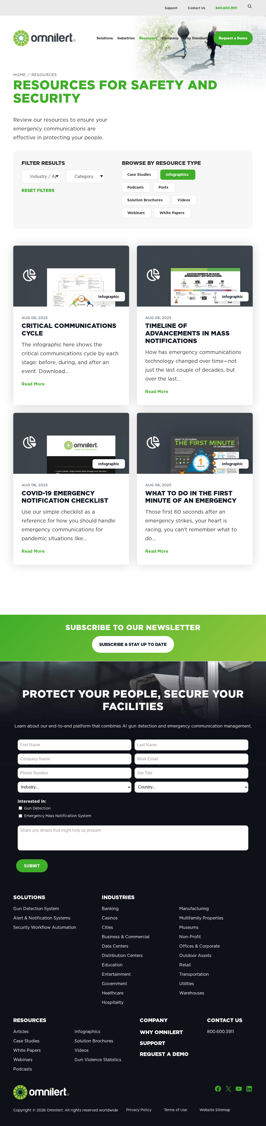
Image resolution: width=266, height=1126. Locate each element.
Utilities (186, 983)
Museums (188, 927)
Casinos (110, 918)
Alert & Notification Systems (41, 918)
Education (112, 965)
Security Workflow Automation (44, 927)
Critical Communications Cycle (69, 329)
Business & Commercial (125, 937)
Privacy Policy (138, 1109)
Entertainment (116, 974)
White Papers (27, 1050)
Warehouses (191, 993)
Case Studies (26, 1041)
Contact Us (196, 8)
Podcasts (22, 1069)
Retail (185, 965)
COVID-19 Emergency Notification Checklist (65, 497)
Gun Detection (37, 808)
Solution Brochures (94, 1041)
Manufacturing (194, 908)
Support (171, 8)
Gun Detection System (36, 908)
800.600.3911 (226, 8)
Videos (82, 1050)
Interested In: (32, 801)
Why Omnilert (161, 1032)
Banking (110, 908)
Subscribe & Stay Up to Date (133, 644)
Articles (21, 1031)
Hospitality (112, 1002)
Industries (118, 897)
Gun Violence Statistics (98, 1059)
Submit (32, 866)
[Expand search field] (250, 6)
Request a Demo (164, 1054)
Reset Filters (38, 190)
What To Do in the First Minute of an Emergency (190, 497)
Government (114, 983)
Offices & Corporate (199, 946)
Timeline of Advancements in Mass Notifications (187, 333)
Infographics (87, 1031)
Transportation (194, 974)
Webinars (22, 1059)
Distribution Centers (122, 955)
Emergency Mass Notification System (57, 816)
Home (19, 74)
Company (154, 1020)
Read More (33, 384)
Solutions (29, 897)
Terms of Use (175, 1109)
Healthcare (112, 993)
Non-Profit (190, 937)
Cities (107, 927)
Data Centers (115, 946)
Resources (29, 1020)
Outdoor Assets (195, 955)
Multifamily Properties (201, 918)
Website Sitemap (215, 1109)
